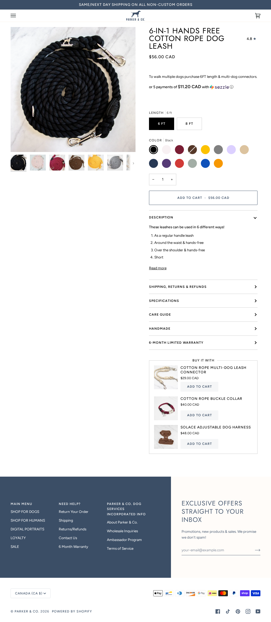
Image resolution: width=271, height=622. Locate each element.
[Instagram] (248, 611)
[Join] (253, 550)
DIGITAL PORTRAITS (27, 529)
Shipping (66, 520)
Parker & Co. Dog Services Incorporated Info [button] (126, 509)
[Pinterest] (238, 611)
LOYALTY (18, 538)
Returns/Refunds (72, 529)
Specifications (164, 301)
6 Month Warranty (73, 546)
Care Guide (160, 314)
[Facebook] (217, 611)
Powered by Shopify (72, 611)
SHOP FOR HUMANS (28, 520)
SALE (15, 546)
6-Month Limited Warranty (176, 342)
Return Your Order (73, 511)
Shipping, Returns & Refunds (178, 287)
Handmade (159, 328)
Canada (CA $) (28, 593)
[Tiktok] (227, 611)
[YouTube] (258, 611)
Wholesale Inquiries (122, 531)
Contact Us (68, 538)
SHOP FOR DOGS (25, 511)
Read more (157, 268)
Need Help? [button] (69, 504)
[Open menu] (18, 16)
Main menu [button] (21, 504)
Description (161, 217)
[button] (203, 87)
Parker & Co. (27, 611)
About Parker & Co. (122, 522)
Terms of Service (120, 548)
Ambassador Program (124, 540)
